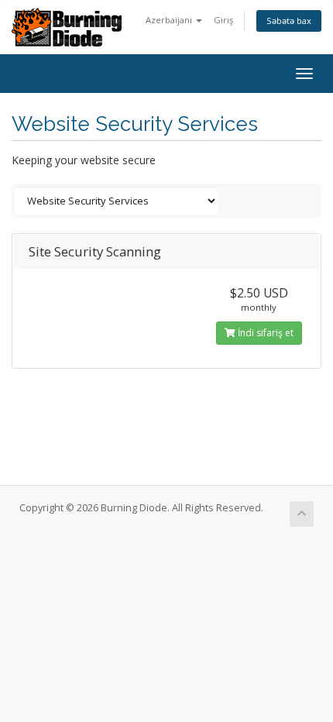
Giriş (223, 20)
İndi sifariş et (264, 332)
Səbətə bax (288, 20)
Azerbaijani (170, 20)
